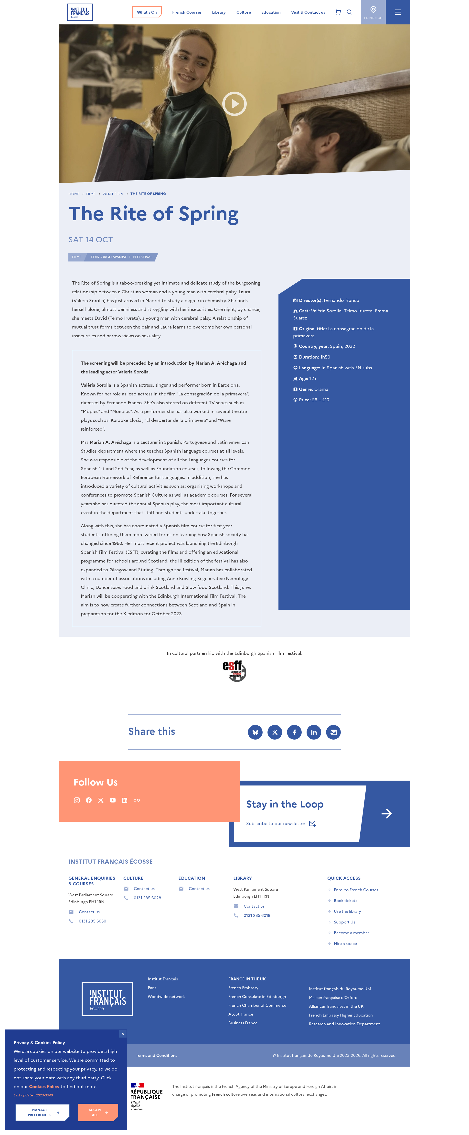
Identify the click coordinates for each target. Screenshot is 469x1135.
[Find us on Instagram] (76, 800)
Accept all (95, 1112)
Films (91, 194)
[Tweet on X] (274, 732)
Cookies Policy (44, 1086)
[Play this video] (234, 103)
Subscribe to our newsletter (276, 823)
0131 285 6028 (147, 898)
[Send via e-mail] (333, 732)
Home (74, 194)
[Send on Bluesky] (255, 732)
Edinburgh (373, 18)
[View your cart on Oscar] (338, 12)
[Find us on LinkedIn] (124, 800)
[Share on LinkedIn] (314, 732)
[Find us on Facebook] (88, 800)
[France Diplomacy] (146, 1096)
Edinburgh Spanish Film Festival (121, 257)
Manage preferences (39, 1112)
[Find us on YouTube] (112, 800)
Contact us (89, 912)
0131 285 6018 (257, 915)
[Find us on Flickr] (136, 800)
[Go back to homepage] (80, 12)
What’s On (113, 194)
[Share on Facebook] (294, 732)
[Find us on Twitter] (100, 800)
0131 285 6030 (92, 921)
